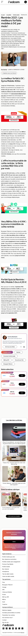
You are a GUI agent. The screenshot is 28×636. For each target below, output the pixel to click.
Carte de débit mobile (8, 576)
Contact (4, 620)
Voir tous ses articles (10, 346)
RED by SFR (6, 360)
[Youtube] (13, 628)
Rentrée (18, 352)
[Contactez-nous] (25, 2)
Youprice (4, 604)
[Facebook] (10, 628)
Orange (4, 587)
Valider (14, 541)
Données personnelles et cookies (11, 612)
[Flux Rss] (22, 628)
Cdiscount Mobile (7, 592)
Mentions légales (6, 610)
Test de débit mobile (7, 574)
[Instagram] (16, 628)
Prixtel (4, 594)
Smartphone (5, 571)
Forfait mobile (16, 14)
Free (3, 582)
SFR (3, 589)
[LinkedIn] (24, 347)
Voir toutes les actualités (14, 516)
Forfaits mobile (7, 352)
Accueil (3, 14)
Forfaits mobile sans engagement (11, 561)
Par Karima (4, 69)
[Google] (3, 628)
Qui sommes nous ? (7, 617)
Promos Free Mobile (7, 564)
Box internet (5, 569)
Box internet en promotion (9, 559)
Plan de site (5, 622)
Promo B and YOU (19, 360)
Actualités (8, 14)
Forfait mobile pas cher (8, 557)
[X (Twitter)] (21, 347)
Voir (22, 375)
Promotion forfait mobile (9, 356)
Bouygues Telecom (8, 364)
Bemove (22, 632)
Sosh (3, 602)
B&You (4, 599)
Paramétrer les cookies (8, 615)
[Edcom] (14, 2)
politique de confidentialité (10, 547)
